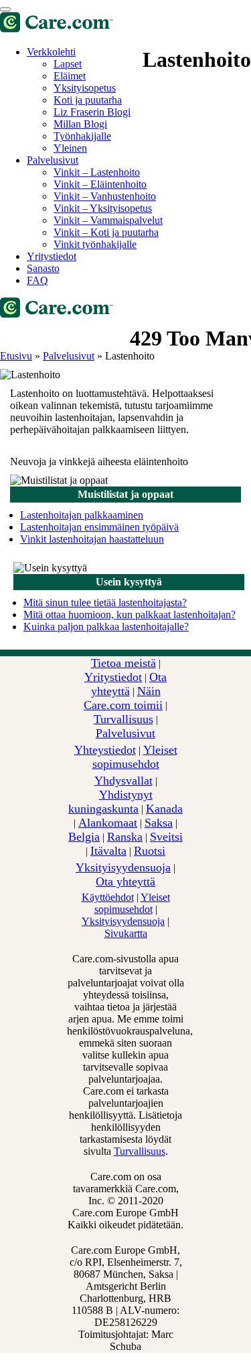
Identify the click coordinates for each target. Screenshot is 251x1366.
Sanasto (43, 268)
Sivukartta (125, 933)
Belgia (84, 836)
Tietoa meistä (123, 663)
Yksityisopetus (85, 88)
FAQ (37, 280)
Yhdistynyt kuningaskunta (110, 801)
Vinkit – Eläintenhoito (100, 184)
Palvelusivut (52, 160)
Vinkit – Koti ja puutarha (106, 232)
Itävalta (108, 850)
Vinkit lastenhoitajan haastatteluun (92, 539)
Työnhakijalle (82, 136)
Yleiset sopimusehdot (134, 757)
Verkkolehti (51, 51)
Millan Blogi (80, 124)
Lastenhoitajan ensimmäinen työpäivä (99, 527)
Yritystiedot (51, 256)
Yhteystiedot (105, 750)
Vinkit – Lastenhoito (97, 172)
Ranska (125, 836)
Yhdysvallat (123, 780)
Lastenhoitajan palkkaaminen (81, 515)
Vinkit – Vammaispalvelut (108, 220)
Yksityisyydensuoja (123, 867)
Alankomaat (107, 822)
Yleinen (70, 148)
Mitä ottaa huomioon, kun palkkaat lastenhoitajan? (129, 614)
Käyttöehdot (108, 897)
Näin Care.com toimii (123, 698)
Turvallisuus (123, 719)
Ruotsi (149, 850)
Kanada (164, 808)
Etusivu (16, 356)
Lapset (68, 64)
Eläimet (70, 76)
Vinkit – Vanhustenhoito (105, 196)
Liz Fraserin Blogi (92, 112)
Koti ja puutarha (88, 100)
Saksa (159, 822)
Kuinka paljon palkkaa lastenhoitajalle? (106, 626)
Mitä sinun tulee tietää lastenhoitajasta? (105, 602)
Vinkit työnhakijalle (95, 244)
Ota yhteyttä (129, 684)
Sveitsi (166, 836)
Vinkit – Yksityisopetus (103, 208)
